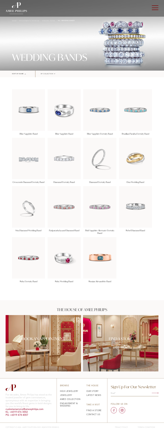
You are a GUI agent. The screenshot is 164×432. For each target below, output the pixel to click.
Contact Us (93, 415)
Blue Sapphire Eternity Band (100, 133)
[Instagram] (122, 410)
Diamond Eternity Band (64, 182)
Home (14, 21)
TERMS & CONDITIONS (146, 427)
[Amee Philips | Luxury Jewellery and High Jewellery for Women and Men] (16, 8)
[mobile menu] (155, 8)
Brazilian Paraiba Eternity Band (135, 133)
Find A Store (94, 411)
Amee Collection (70, 399)
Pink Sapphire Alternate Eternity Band (99, 231)
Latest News (93, 395)
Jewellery (66, 395)
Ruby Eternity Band (28, 281)
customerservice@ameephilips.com (24, 409)
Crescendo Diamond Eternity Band (28, 182)
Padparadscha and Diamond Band (64, 230)
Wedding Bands (48, 21)
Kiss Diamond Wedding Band (28, 230)
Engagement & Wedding (29, 21)
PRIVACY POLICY (121, 427)
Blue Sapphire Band (29, 133)
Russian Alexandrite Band (100, 281)
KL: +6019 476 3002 (17, 412)
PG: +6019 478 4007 (17, 415)
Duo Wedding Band (135, 182)
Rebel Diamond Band (135, 230)
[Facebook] (114, 410)
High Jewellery (69, 391)
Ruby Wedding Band (64, 281)
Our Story (92, 391)
